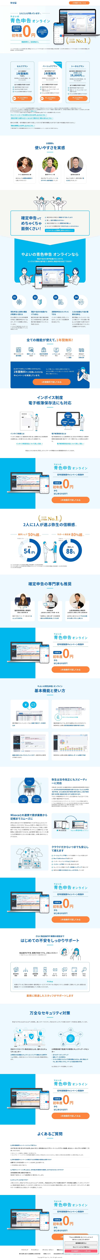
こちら (73, 806)
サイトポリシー (35, 1250)
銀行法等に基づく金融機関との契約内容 (29, 1254)
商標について (47, 1254)
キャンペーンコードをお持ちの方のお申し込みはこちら (28, 115)
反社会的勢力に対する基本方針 (62, 1254)
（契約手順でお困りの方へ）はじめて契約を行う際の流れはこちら (31, 118)
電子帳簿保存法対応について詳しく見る (70, 443)
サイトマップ (25, 1250)
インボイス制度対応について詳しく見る (28, 443)
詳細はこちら (33, 111)
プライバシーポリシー (48, 1250)
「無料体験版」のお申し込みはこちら (22, 125)
